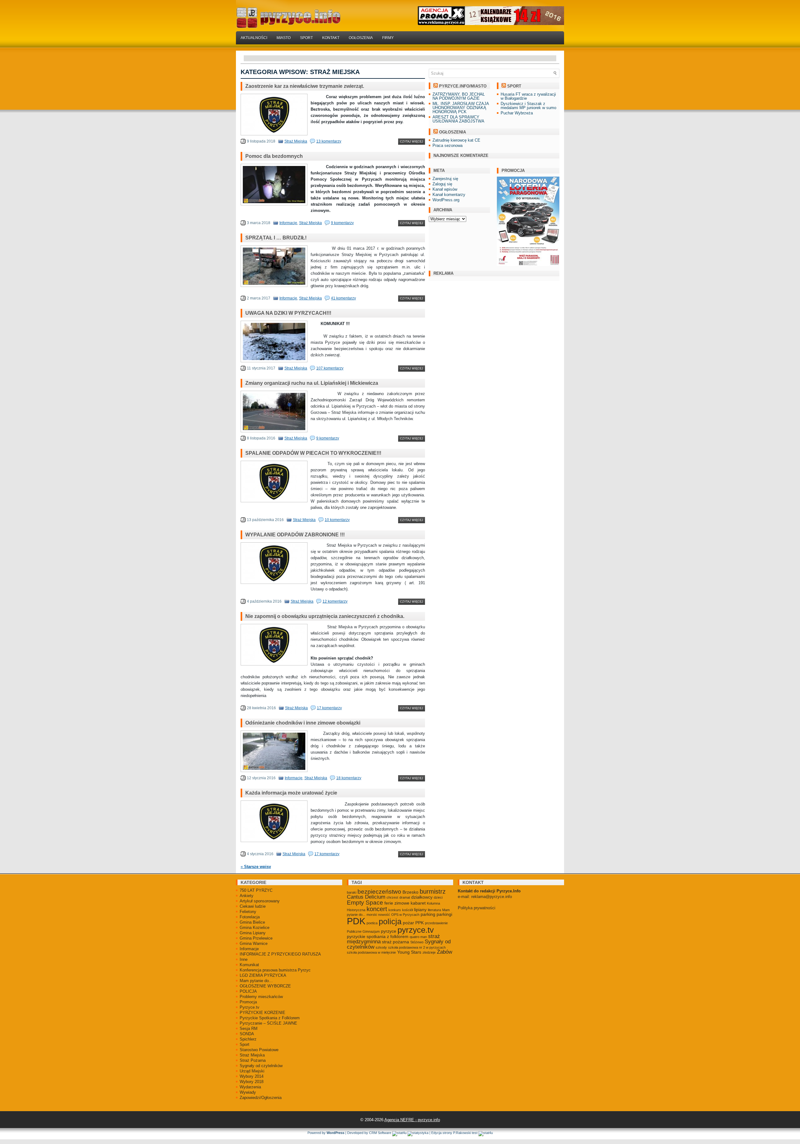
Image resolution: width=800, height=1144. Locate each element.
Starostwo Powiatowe (259, 1049)
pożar (408, 922)
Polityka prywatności (476, 908)
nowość (384, 914)
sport (514, 86)
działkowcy (421, 897)
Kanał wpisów (444, 189)
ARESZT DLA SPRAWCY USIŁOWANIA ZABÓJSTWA (458, 119)
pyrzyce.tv (416, 930)
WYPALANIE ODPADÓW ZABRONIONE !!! (295, 534)
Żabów (444, 952)
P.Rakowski (462, 1133)
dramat (404, 897)
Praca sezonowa (447, 145)
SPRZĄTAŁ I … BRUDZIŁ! (276, 237)
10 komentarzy (337, 520)
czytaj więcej (411, 141)
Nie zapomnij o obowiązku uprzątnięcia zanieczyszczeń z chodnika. (324, 616)
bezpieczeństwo (379, 891)
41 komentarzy (343, 298)
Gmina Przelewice (256, 938)
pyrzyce (388, 931)
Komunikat (249, 964)
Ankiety (246, 895)
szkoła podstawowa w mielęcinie (371, 952)
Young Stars (409, 952)
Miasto (284, 38)
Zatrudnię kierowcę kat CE (456, 140)
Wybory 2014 (251, 1076)
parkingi (444, 914)
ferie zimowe (396, 903)
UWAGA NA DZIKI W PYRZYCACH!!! (288, 313)
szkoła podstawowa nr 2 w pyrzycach (417, 947)
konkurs (394, 910)
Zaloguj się (442, 184)
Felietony (248, 911)
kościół (407, 910)
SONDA (247, 1033)
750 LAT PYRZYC (256, 890)
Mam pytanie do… (256, 980)
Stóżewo (416, 942)
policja (390, 921)
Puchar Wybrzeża (517, 113)
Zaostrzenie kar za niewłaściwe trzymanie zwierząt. (304, 86)
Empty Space (365, 902)
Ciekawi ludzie (253, 906)
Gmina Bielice (252, 922)
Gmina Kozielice (254, 927)
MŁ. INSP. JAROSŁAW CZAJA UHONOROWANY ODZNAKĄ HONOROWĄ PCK (460, 107)
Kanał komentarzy (448, 194)
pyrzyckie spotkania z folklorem (377, 936)
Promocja (248, 1002)
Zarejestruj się (445, 178)
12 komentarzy (335, 601)
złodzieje (429, 952)
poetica (372, 923)
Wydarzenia (250, 1087)
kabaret (418, 903)
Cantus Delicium (366, 897)
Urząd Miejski (252, 1071)
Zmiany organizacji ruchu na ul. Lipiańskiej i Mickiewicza (311, 383)
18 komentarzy (348, 778)
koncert (377, 909)
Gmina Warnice (254, 943)
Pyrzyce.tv (249, 1007)
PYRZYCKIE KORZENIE (262, 1012)
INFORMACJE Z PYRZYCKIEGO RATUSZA (280, 954)
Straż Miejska (295, 141)
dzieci (438, 897)
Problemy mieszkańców (261, 996)
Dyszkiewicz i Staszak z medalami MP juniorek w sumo (528, 105)
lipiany (420, 909)
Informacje (288, 223)
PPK (419, 922)
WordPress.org (445, 200)
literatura (434, 910)
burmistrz (433, 891)
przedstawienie (436, 923)
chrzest (392, 897)
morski (372, 914)
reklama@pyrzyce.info (491, 896)
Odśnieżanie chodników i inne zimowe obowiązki (302, 722)
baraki (351, 892)
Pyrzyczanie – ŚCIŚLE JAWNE (268, 1023)
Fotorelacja (250, 917)
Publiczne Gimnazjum (363, 931)
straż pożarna (395, 941)
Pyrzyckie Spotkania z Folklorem (270, 1018)
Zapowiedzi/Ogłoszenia (261, 1097)
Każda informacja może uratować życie (291, 792)
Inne (244, 959)
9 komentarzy (342, 223)
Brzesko (410, 892)
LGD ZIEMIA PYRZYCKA (263, 975)
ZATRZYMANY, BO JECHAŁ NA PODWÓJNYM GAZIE (458, 96)
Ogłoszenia (361, 38)
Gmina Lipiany (253, 933)
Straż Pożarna (253, 1060)
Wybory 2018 (251, 1081)
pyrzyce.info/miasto (463, 86)
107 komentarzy (329, 368)
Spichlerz (248, 1039)
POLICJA (248, 991)
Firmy (388, 38)
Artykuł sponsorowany (260, 901)
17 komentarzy (329, 708)
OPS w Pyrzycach (405, 914)
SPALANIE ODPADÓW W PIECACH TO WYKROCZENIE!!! (313, 453)
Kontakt (330, 38)
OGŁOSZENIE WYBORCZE (265, 986)
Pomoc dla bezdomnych (274, 156)
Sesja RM (249, 1028)
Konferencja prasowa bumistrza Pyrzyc (275, 970)
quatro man (418, 937)
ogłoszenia (452, 132)
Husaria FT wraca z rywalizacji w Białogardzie (528, 96)
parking (428, 914)
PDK (356, 921)
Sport (306, 38)
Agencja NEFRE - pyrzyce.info (412, 1119)
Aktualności (254, 38)
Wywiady (248, 1092)
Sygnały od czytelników (261, 1065)
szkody (381, 947)
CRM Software (380, 1133)
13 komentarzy (328, 141)
